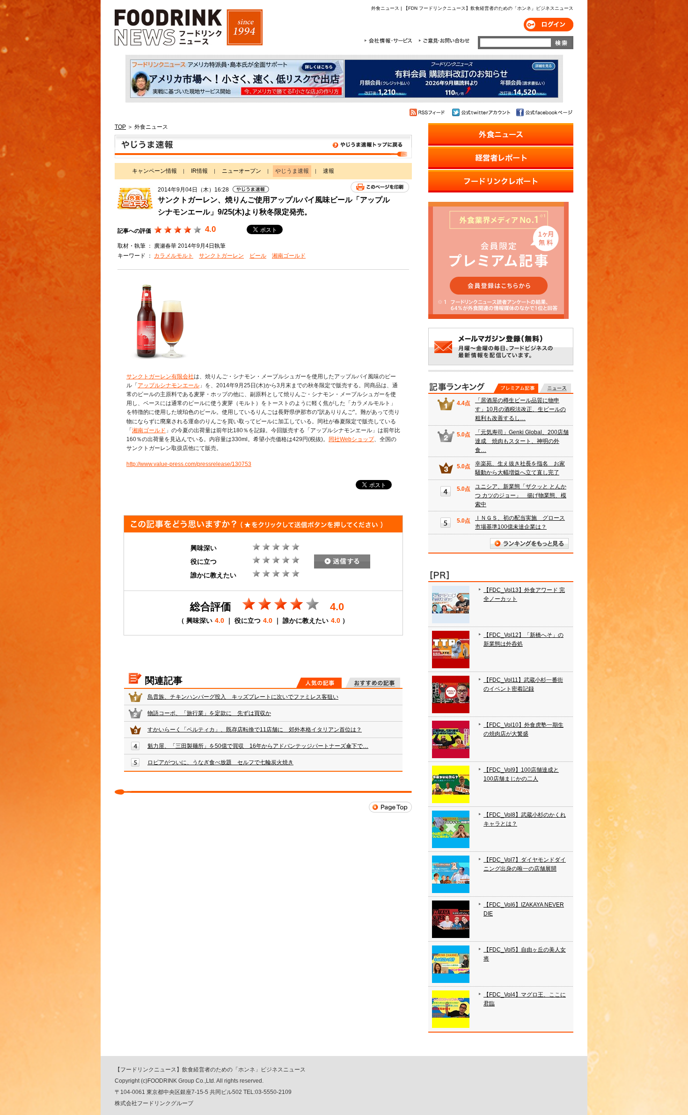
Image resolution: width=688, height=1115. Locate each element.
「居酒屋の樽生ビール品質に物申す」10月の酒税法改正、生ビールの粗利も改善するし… (520, 409)
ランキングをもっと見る (529, 543)
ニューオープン (241, 171)
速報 (328, 171)
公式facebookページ (543, 112)
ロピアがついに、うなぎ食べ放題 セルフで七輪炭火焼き (220, 762)
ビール (257, 255)
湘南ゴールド (289, 255)
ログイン (548, 24)
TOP (120, 127)
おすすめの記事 (372, 683)
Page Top (390, 807)
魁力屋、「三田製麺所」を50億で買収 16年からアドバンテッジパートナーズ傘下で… (257, 746)
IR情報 (199, 171)
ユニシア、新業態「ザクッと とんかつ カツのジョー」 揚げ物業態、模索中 (520, 495)
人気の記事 (319, 683)
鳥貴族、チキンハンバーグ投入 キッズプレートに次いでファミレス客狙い (242, 697)
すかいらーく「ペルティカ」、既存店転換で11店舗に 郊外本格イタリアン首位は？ (254, 729)
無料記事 (555, 388)
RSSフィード (428, 112)
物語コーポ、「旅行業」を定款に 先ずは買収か (209, 713)
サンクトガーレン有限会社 (160, 376)
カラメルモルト (173, 255)
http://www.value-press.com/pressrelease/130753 (188, 464)
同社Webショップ (351, 439)
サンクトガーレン (221, 255)
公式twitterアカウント (482, 112)
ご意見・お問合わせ (444, 40)
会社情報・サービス (390, 40)
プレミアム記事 (516, 388)
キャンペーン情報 (154, 171)
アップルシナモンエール (168, 385)
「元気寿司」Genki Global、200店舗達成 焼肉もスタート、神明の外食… (522, 441)
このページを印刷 (380, 187)
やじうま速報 (263, 146)
